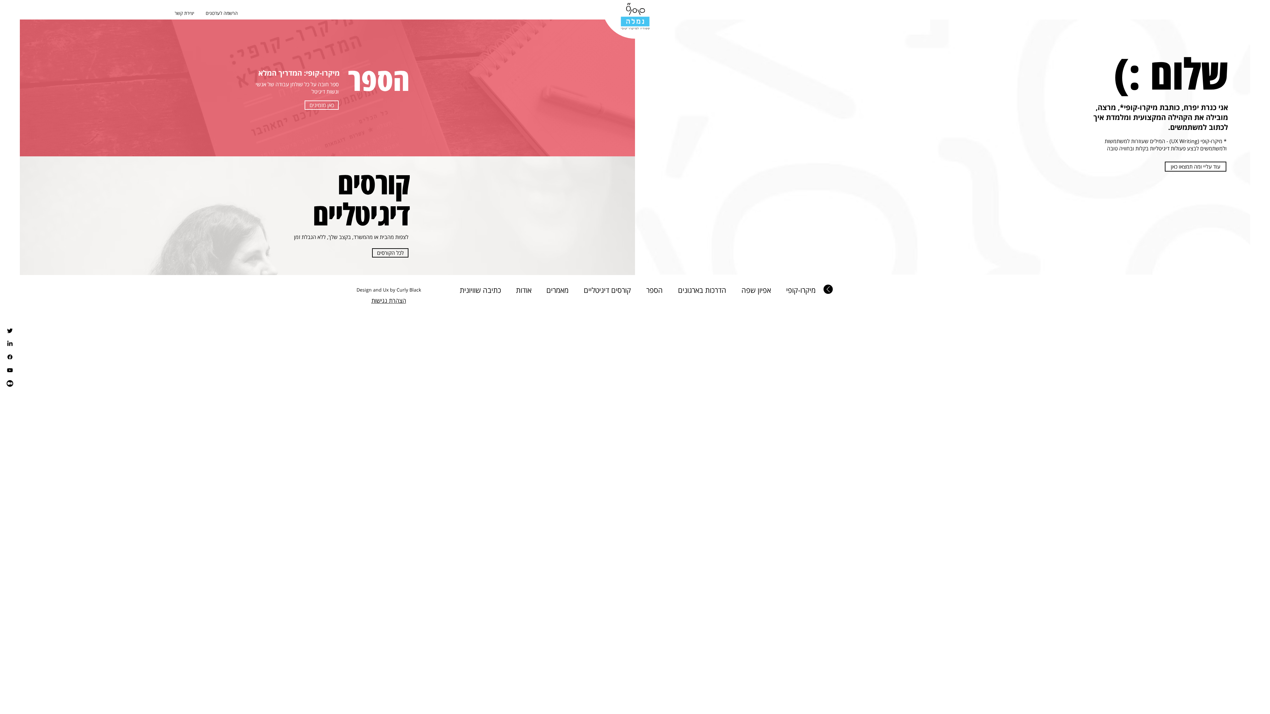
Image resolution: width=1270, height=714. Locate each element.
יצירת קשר (184, 13)
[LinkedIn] (10, 343)
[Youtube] (10, 370)
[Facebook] (10, 357)
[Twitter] (10, 330)
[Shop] (828, 289)
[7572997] (10, 383)
